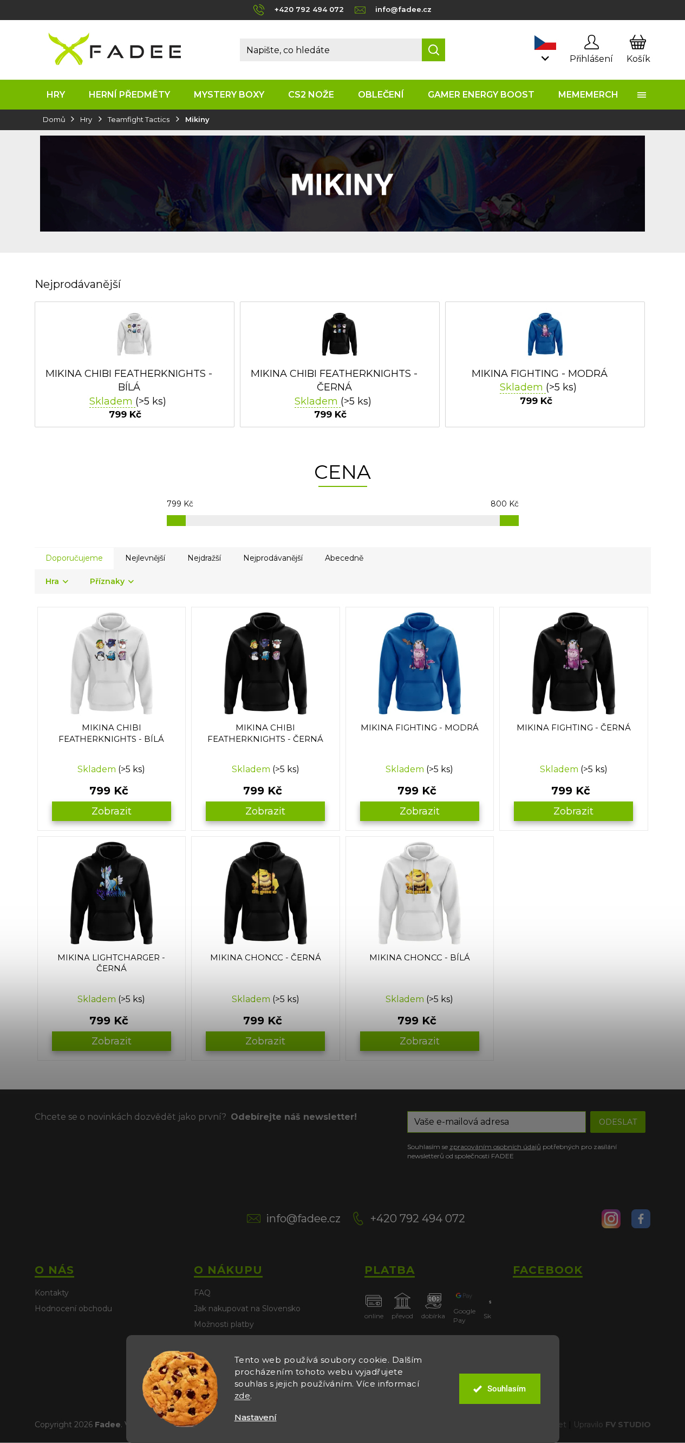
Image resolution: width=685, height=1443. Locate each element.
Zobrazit (112, 811)
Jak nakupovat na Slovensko (247, 1308)
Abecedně (344, 558)
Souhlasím (506, 1389)
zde (242, 1395)
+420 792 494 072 (417, 1218)
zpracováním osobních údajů (495, 1147)
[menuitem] (56, 95)
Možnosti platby (224, 1324)
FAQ (202, 1293)
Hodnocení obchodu (73, 1308)
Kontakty (52, 1293)
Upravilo (612, 1424)
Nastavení (255, 1417)
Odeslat (618, 1122)
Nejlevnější (145, 558)
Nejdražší (204, 558)
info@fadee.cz (303, 1218)
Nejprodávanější (273, 558)
